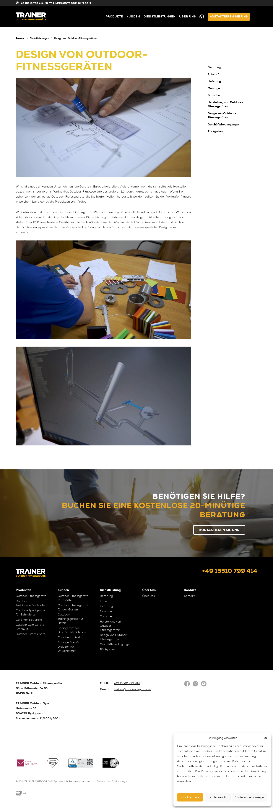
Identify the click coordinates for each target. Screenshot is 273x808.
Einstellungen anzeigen (250, 797)
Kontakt (189, 596)
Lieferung (214, 81)
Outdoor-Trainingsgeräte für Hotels (70, 619)
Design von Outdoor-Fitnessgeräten (222, 115)
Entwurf (213, 74)
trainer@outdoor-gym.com (70, 3)
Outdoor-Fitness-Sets (30, 634)
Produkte (114, 16)
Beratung (214, 67)
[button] (265, 738)
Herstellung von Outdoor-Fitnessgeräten (225, 104)
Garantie (214, 95)
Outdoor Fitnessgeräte (31, 596)
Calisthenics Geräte (29, 620)
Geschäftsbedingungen (223, 124)
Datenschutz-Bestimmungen (112, 781)
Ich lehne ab (217, 797)
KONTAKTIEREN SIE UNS (228, 16)
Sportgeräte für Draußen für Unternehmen (68, 647)
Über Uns (187, 16)
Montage (214, 88)
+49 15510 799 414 (32, 3)
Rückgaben (215, 131)
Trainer (20, 38)
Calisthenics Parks (70, 637)
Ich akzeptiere (190, 797)
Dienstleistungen (160, 16)
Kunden (133, 16)
